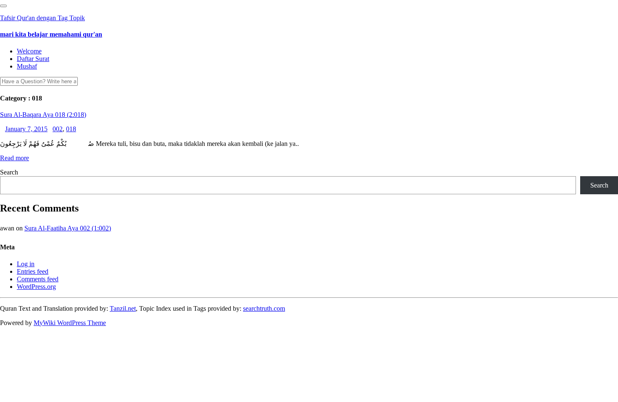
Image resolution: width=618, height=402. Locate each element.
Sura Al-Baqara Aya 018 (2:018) (43, 114)
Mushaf (27, 66)
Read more (14, 157)
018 (71, 128)
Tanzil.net (123, 308)
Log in (25, 263)
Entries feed (32, 271)
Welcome (29, 51)
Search (9, 172)
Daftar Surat (33, 58)
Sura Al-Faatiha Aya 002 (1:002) (67, 228)
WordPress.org (36, 286)
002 (58, 128)
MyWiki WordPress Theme (70, 322)
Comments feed (37, 279)
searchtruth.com (264, 308)
